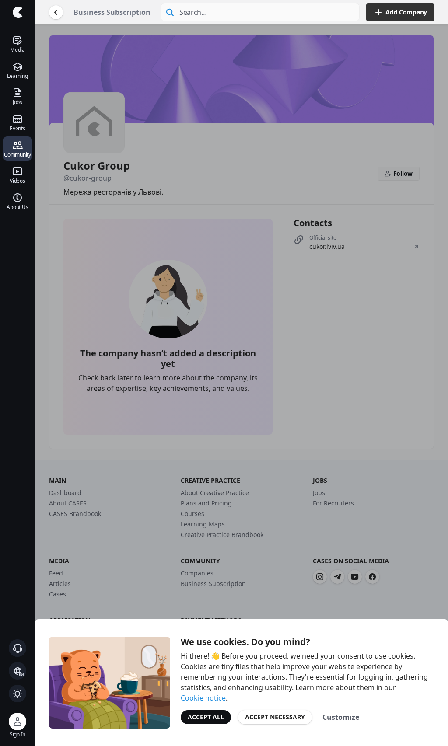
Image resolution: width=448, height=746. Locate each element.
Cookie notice (203, 698)
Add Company (406, 12)
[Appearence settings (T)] (18, 693)
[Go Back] (56, 12)
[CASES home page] (18, 12)
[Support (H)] (18, 648)
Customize (340, 717)
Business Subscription (112, 12)
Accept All (206, 717)
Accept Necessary (275, 717)
